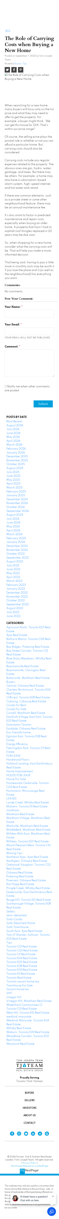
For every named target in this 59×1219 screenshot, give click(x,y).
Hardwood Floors (17, 759)
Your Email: (12, 324)
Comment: (12, 346)
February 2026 (16, 448)
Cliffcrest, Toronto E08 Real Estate (28, 697)
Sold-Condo (14, 919)
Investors (29, 1108)
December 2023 (17, 546)
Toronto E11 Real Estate (20, 973)
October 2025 (15, 464)
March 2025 (14, 487)
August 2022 (14, 608)
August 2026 (14, 425)
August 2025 (14, 468)
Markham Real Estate (20, 814)
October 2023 (15, 553)
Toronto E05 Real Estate (21, 962)
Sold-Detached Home (20, 923)
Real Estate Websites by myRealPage (29, 1166)
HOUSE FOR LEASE (18, 775)
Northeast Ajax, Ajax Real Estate (27, 857)
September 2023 (17, 557)
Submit (43, 404)
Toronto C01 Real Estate (21, 946)
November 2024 (17, 503)
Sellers (10, 911)
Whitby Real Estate (18, 1028)
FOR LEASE (13, 756)
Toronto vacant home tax (22, 981)
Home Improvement (19, 771)
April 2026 (13, 441)
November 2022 (17, 596)
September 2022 (17, 604)
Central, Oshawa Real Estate (25, 685)
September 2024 (17, 511)
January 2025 (15, 495)
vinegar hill (13, 997)
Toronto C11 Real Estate (21, 954)
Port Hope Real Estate (20, 884)
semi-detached (16, 915)
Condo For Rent (16, 705)
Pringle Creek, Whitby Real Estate (28, 888)
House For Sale (16, 779)
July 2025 (13, 472)
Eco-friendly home (18, 732)
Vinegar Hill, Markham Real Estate (29, 1001)
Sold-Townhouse (17, 927)
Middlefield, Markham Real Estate (28, 829)
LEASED (11, 798)
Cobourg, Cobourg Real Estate (26, 701)
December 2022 (17, 592)
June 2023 (13, 569)
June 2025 (13, 476)
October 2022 (15, 600)
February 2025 (16, 491)
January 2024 (15, 542)
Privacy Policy (29, 1163)
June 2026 (13, 433)
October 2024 (15, 507)
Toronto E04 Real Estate (21, 958)
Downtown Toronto (18, 724)
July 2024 (12, 518)
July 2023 (12, 565)
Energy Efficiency (17, 744)
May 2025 (13, 480)
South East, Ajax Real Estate (24, 931)
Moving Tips (14, 853)
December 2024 (17, 499)
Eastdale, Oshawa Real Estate (26, 728)
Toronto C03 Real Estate (22, 950)
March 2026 (14, 444)
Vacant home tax (17, 989)
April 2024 (13, 530)
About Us (29, 1115)
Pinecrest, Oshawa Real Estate (26, 880)
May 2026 (13, 437)
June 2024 (13, 522)
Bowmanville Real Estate (22, 666)
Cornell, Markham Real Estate (25, 713)
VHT (9, 993)
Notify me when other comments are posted (27, 388)
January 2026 (15, 452)
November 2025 (17, 460)
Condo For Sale (16, 709)
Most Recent (14, 421)
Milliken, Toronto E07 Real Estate (27, 841)
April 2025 (13, 483)
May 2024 (13, 526)
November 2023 (17, 550)
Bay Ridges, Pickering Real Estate (27, 647)
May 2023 (13, 573)
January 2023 (15, 588)
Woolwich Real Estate (20, 1044)
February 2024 (16, 538)
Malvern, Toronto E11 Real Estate (27, 806)
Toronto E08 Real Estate (21, 966)
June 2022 (13, 616)
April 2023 (13, 577)
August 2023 (14, 561)
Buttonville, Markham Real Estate (28, 678)
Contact (30, 1123)
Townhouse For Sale (19, 985)
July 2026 (12, 429)
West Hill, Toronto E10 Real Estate (27, 1012)
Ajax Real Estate (16, 635)
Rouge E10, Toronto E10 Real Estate (28, 900)
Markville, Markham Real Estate (27, 826)
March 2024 (14, 534)
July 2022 (12, 612)
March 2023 (14, 581)
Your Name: (13, 307)
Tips (25, 64)
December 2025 (17, 456)
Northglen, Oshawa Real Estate (26, 861)
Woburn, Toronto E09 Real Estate (27, 1032)
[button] (12, 1134)
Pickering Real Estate (19, 876)
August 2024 (14, 515)
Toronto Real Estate (18, 977)
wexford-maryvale (18, 1016)
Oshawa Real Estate (19, 872)
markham (12, 810)
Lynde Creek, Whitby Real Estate (27, 802)
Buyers (18, 64)
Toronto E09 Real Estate (21, 970)
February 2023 (16, 585)
